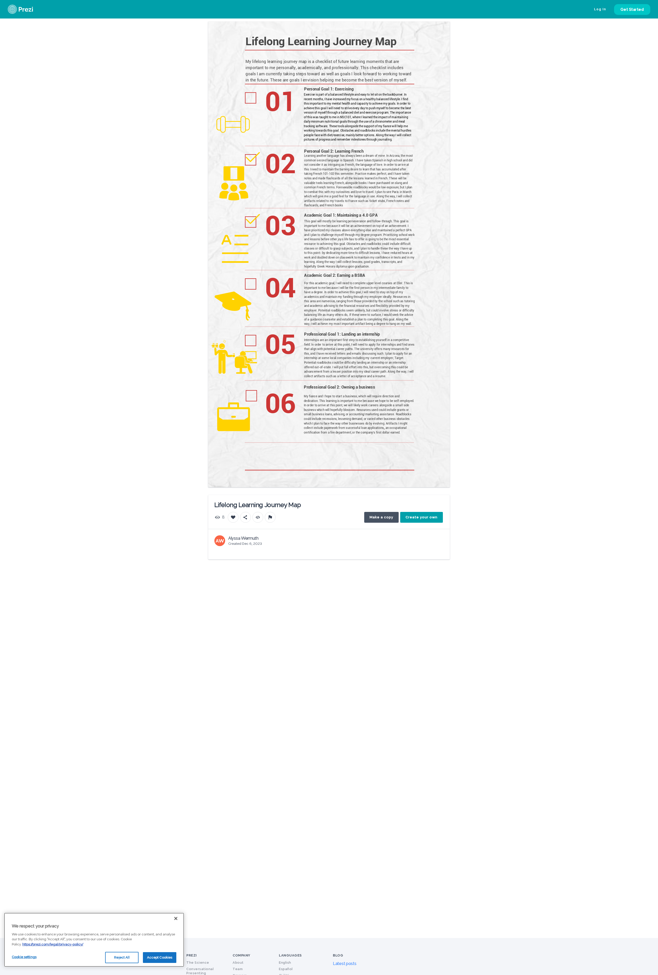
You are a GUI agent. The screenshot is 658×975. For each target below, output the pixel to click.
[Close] (175, 918)
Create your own (421, 517)
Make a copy (381, 517)
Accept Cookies (159, 957)
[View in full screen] (442, 29)
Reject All (121, 957)
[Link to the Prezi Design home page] (27, 9)
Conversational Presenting (200, 971)
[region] (94, 940)
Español (286, 969)
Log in (600, 9)
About (238, 962)
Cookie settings (24, 957)
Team (238, 969)
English (285, 962)
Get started (632, 9)
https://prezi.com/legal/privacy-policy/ (52, 944)
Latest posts (344, 963)
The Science (197, 962)
